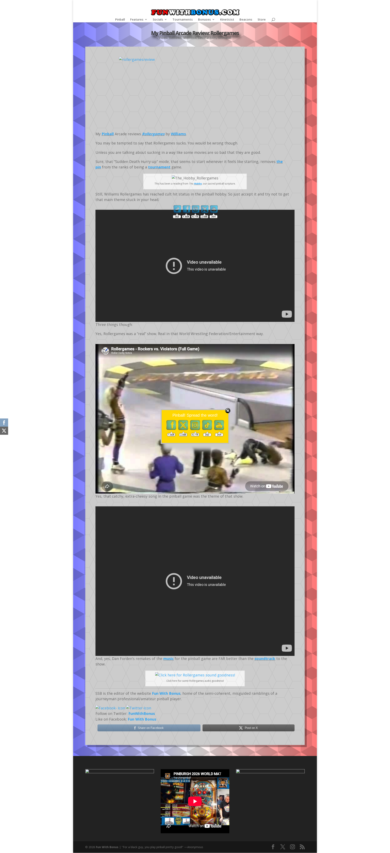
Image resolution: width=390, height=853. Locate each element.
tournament (159, 167)
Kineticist (227, 19)
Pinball (120, 19)
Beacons (245, 19)
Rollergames (153, 133)
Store (262, 19)
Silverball (224, 37)
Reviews (175, 37)
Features (136, 19)
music (168, 658)
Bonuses (204, 19)
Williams (178, 133)
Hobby (198, 183)
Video (163, 37)
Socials (158, 19)
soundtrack (265, 658)
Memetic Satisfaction (199, 37)
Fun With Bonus (166, 693)
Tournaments (182, 19)
